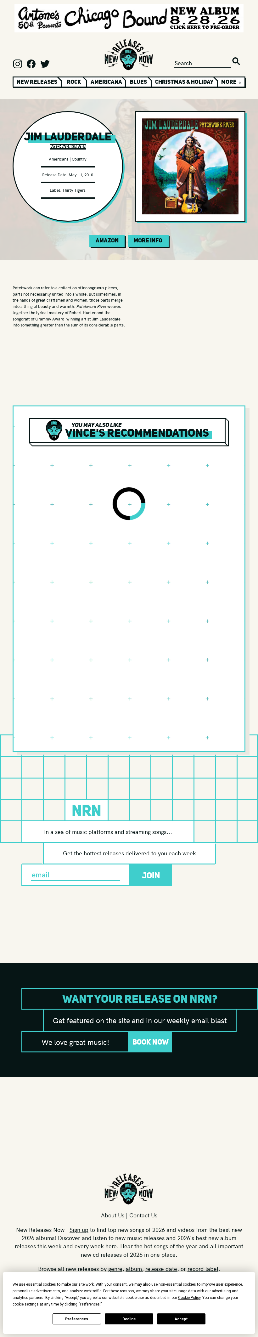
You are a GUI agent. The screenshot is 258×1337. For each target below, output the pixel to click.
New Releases (37, 81)
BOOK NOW (150, 1041)
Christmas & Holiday (184, 81)
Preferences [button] (90, 1304)
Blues (138, 81)
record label (203, 1268)
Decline (129, 1319)
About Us (112, 1215)
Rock (74, 81)
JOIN (151, 875)
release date (161, 1268)
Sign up (79, 1229)
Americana (106, 81)
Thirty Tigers (74, 190)
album (134, 1268)
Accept (181, 1319)
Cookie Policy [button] (189, 1297)
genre (115, 1268)
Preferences (76, 1319)
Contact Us (143, 1215)
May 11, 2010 (81, 175)
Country (79, 159)
